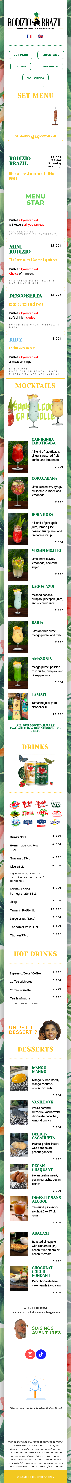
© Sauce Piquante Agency (35, 1477)
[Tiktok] (41, 1354)
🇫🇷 (29, 36)
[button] (21, 55)
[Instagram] (30, 1354)
